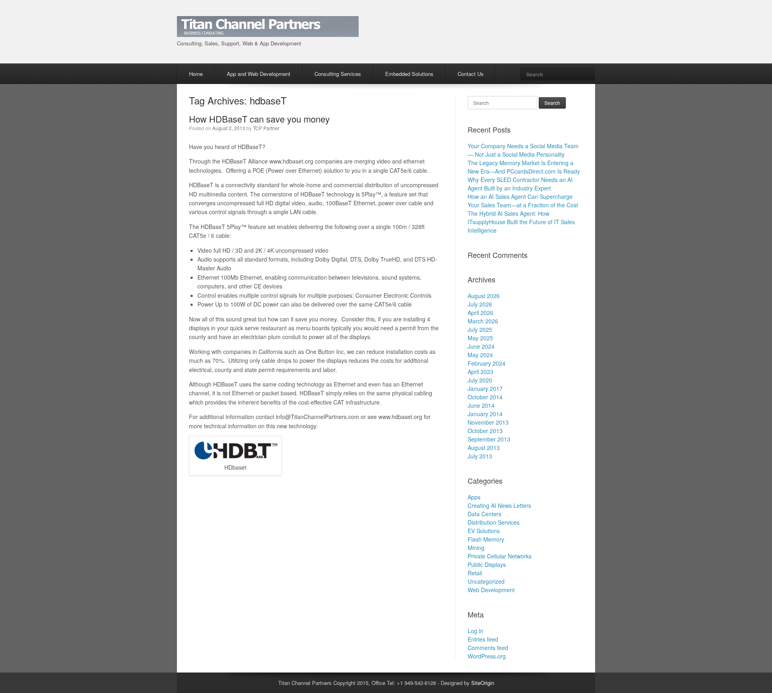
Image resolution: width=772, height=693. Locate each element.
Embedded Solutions (409, 74)
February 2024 (486, 363)
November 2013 (488, 422)
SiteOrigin (482, 683)
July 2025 (480, 329)
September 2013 (489, 439)
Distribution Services (493, 522)
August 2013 (484, 448)
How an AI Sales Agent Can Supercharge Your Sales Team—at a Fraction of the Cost (523, 200)
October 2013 (485, 431)
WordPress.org (487, 656)
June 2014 (481, 405)
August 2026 (484, 296)
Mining (476, 548)
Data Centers (484, 514)
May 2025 (480, 338)
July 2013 (480, 456)
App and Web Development (258, 74)
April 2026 (480, 313)
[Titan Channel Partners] (268, 32)
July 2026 (480, 304)
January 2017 (485, 388)
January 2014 (485, 414)
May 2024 (480, 355)
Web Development (491, 590)
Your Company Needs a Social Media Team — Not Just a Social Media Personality (523, 150)
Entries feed (483, 639)
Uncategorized (486, 581)
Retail (475, 573)
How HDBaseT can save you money (259, 118)
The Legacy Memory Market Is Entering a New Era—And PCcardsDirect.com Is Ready (524, 167)
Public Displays (487, 564)
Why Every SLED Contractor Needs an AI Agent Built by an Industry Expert (520, 184)
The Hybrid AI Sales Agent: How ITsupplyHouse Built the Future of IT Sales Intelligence (521, 221)
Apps (474, 497)
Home (196, 74)
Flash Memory (486, 539)
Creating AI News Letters (499, 505)
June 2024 (481, 346)
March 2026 (483, 321)
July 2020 (480, 380)
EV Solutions (484, 531)
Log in (475, 631)
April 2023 (480, 372)
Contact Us (471, 74)
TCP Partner (266, 128)
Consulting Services (337, 74)
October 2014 (485, 397)
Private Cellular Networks (500, 556)
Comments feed (488, 648)
